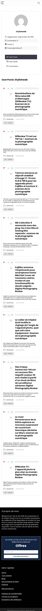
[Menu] (2, 3)
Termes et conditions (10, 597)
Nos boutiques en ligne (10, 582)
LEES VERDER (8, 123)
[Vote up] (12, 88)
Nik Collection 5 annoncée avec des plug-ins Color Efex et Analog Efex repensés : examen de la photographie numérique (27, 230)
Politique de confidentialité (12, 594)
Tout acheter (7, 576)
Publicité (5, 585)
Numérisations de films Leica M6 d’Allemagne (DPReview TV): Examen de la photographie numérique (25, 101)
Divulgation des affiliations (11, 600)
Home (4, 573)
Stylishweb (9, 119)
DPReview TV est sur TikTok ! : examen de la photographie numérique (26, 140)
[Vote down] (8, 88)
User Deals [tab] (13, 61)
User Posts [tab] (13, 57)
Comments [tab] (13, 66)
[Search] (38, 3)
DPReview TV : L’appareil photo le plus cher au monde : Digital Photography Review (26, 472)
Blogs (3, 579)
